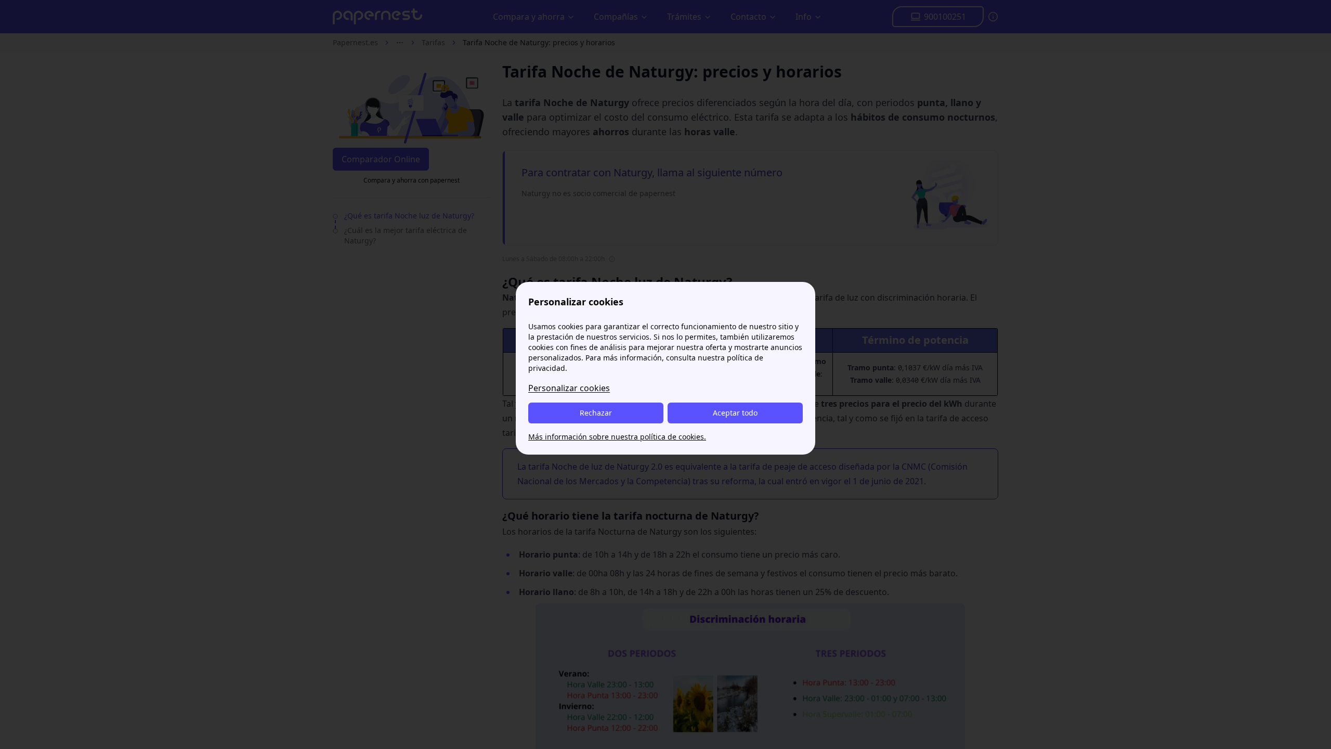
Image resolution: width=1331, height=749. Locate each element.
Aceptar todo (735, 413)
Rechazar (596, 413)
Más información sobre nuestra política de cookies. (617, 437)
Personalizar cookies (569, 388)
